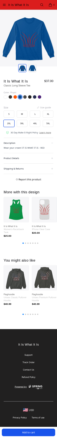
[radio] (9, 114)
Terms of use (38, 417)
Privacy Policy (20, 417)
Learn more (45, 132)
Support (28, 355)
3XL (22, 123)
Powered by (21, 386)
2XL (9, 123)
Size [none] (6, 107)
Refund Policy (28, 377)
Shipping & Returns (14, 168)
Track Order (28, 362)
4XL (35, 123)
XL (48, 114)
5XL (48, 123)
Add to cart (28, 432)
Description (9, 143)
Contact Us (28, 369)
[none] (44, 107)
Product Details (11, 158)
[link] (16, 209)
